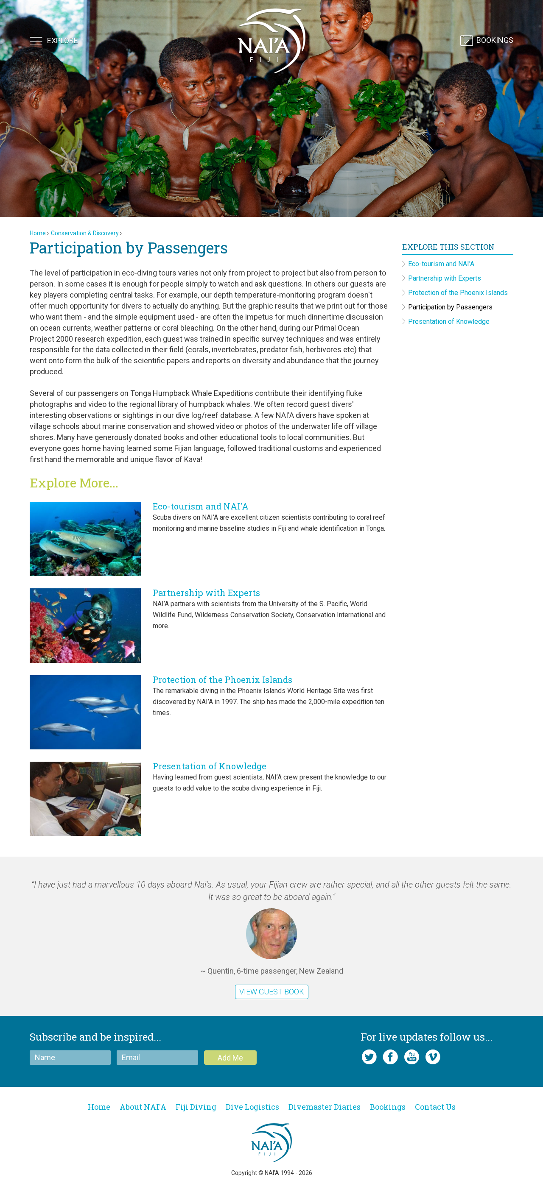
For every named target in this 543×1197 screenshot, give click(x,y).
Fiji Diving (196, 1107)
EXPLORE (62, 40)
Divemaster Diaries (324, 1107)
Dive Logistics (252, 1107)
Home (38, 233)
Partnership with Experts (206, 592)
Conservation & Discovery (85, 233)
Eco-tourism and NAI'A (201, 506)
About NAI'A (143, 1107)
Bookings (388, 1107)
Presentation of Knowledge (209, 765)
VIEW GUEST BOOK (272, 991)
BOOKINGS (494, 40)
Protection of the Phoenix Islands (222, 679)
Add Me (230, 1057)
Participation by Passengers (450, 307)
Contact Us (435, 1107)
